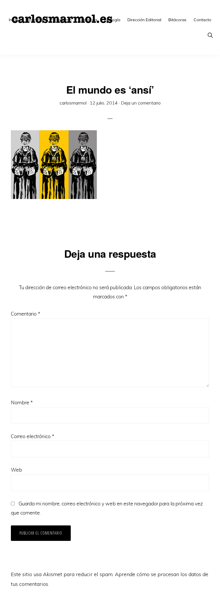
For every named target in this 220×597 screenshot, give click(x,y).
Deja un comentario (141, 103)
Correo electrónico (32, 436)
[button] (210, 35)
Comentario (25, 314)
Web (16, 470)
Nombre (22, 402)
